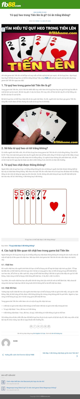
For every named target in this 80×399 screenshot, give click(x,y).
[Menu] (23, 4)
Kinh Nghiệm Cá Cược (40, 12)
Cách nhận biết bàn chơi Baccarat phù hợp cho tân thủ (25, 381)
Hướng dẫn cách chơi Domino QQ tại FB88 (19, 355)
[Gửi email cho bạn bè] (41, 326)
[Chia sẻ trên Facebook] (34, 326)
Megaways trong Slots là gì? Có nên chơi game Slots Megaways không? (31, 388)
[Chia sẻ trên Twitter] (38, 326)
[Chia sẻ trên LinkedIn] (48, 326)
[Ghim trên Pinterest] (45, 326)
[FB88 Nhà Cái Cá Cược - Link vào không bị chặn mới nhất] (11, 4)
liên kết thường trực (57, 333)
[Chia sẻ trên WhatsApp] (31, 326)
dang (49, 21)
